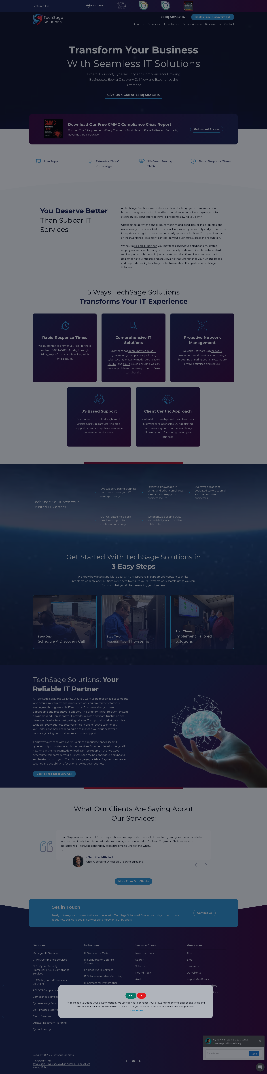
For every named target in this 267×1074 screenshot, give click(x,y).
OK (131, 995)
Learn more (136, 1010)
